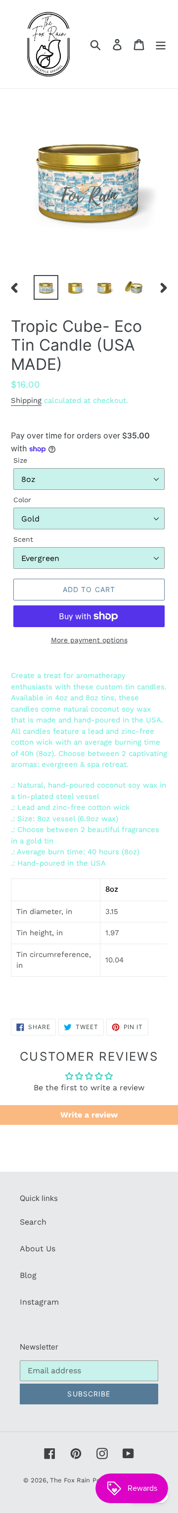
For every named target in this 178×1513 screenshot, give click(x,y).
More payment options (89, 640)
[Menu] (161, 44)
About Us (37, 1248)
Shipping (26, 400)
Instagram (39, 1302)
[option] (45, 287)
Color (22, 500)
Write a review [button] (89, 1114)
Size (20, 460)
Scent (23, 539)
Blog (28, 1275)
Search (33, 1222)
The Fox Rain (70, 1480)
